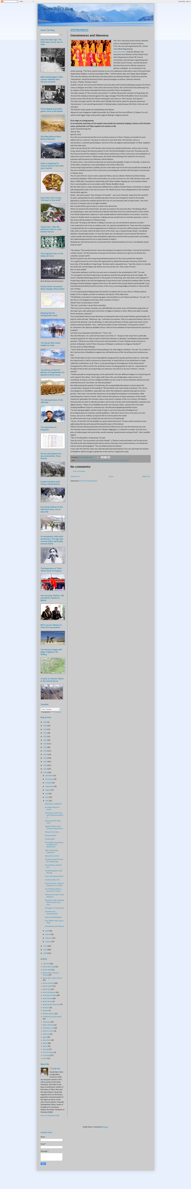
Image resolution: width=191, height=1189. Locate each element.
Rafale (45, 1043)
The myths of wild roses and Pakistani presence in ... (54, 815)
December (49, 776)
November (49, 779)
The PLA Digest (48, 1052)
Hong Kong (99, 460)
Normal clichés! (50, 836)
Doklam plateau (48, 1014)
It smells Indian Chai (52, 880)
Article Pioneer (48, 983)
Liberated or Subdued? (53, 804)
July (47, 794)
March (48, 934)
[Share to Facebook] (107, 457)
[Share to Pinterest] (109, 457)
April (47, 931)
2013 (45, 769)
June (47, 797)
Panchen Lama (108, 460)
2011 (45, 946)
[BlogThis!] (104, 457)
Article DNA (47, 970)
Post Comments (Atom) (88, 481)
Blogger (105, 1127)
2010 (45, 950)
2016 (45, 758)
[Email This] (102, 457)
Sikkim (45, 1046)
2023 (45, 733)
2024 (45, 729)
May (47, 801)
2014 (45, 765)
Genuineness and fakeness (54, 926)
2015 (45, 762)
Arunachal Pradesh (49, 995)
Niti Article (46, 1040)
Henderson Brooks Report (52, 1017)
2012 (45, 773)
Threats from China (52, 832)
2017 (45, 755)
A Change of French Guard (54, 908)
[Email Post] (97, 457)
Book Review (47, 998)
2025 (45, 726)
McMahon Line (48, 1028)
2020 (45, 744)
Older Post (146, 477)
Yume (45, 1059)
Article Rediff (47, 986)
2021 (45, 740)
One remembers (119, 52)
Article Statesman (49, 992)
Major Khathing (48, 1025)
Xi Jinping (46, 1055)
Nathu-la (46, 1034)
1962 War (46, 964)
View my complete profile (50, 1116)
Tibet (115, 460)
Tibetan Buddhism (123, 460)
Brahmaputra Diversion (51, 1005)
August (48, 790)
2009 (45, 953)
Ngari (45, 1037)
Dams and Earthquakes (53, 917)
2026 (45, 722)
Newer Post (75, 477)
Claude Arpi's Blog (57, 9)
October (48, 783)
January (48, 942)
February (48, 938)
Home (111, 477)
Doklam (45, 1011)
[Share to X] (105, 457)
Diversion (46, 1008)
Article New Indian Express (52, 978)
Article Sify (46, 989)
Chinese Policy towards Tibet (85, 460)
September (49, 786)
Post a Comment (79, 471)
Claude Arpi (56, 1069)
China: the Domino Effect (54, 876)
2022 (45, 737)
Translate (58, 712)
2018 (45, 751)
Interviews (46, 1022)
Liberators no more (52, 856)
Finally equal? (50, 839)
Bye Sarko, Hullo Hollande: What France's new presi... (54, 902)
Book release (47, 1001)
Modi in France (48, 1031)
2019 (45, 747)
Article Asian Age (49, 967)
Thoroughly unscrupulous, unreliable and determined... (54, 845)
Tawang (45, 1049)
